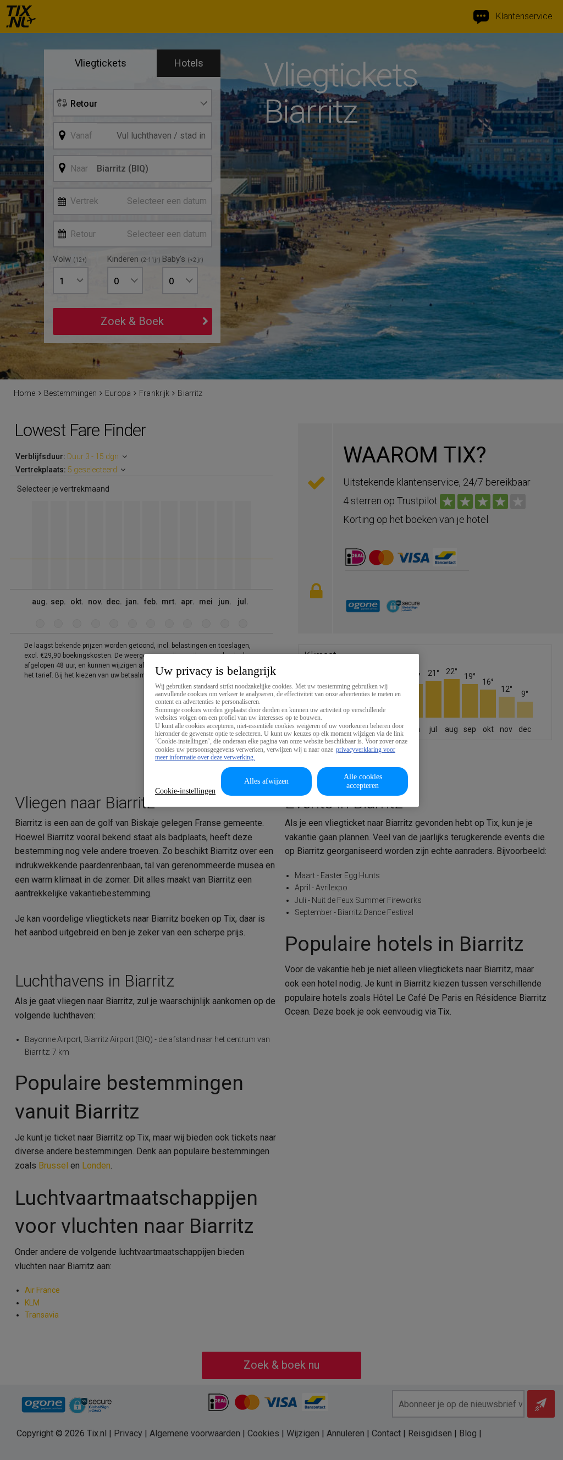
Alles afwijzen (266, 781)
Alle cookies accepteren (363, 781)
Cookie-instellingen (185, 791)
